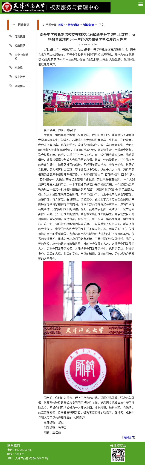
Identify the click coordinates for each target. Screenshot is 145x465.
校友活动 (73, 24)
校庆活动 (20, 45)
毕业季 (19, 67)
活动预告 (20, 86)
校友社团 (20, 77)
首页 (60, 24)
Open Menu (140, 4)
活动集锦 (20, 36)
